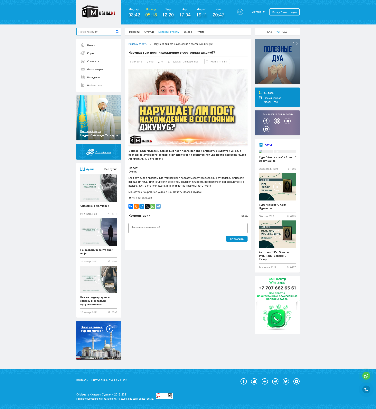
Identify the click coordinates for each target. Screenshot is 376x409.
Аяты (268, 144)
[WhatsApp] (152, 206)
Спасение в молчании (94, 205)
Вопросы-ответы (168, 31)
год (276, 101)
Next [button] (296, 43)
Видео (188, 31)
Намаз (91, 45)
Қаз (269, 31)
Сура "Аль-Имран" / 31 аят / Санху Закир (277, 159)
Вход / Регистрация (284, 12)
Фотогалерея (95, 69)
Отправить (237, 238)
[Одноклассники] (136, 206)
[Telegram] (158, 206)
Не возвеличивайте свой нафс (96, 251)
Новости (134, 31)
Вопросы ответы (137, 43)
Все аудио (110, 169)
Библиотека (94, 85)
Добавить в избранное (185, 61)
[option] (277, 62)
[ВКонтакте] (130, 206)
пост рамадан (144, 197)
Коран (90, 53)
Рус (277, 31)
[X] (147, 206)
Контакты (82, 379)
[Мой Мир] (141, 206)
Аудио (200, 31)
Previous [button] (293, 43)
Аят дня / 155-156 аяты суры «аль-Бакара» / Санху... (274, 256)
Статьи (149, 31)
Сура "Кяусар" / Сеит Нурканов (273, 206)
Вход (244, 215)
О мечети (93, 61)
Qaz (284, 31)
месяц (267, 101)
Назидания (93, 77)
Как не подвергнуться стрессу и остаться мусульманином (95, 301)
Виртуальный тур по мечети (109, 379)
